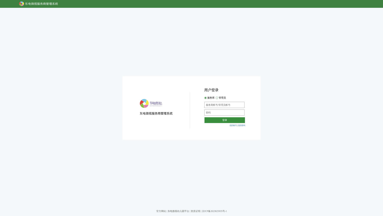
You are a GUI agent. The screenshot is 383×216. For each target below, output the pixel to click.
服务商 (211, 97)
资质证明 (195, 211)
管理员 (222, 97)
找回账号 (233, 125)
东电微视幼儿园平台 (178, 211)
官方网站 (161, 211)
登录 (224, 120)
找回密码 (241, 125)
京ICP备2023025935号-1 (214, 211)
